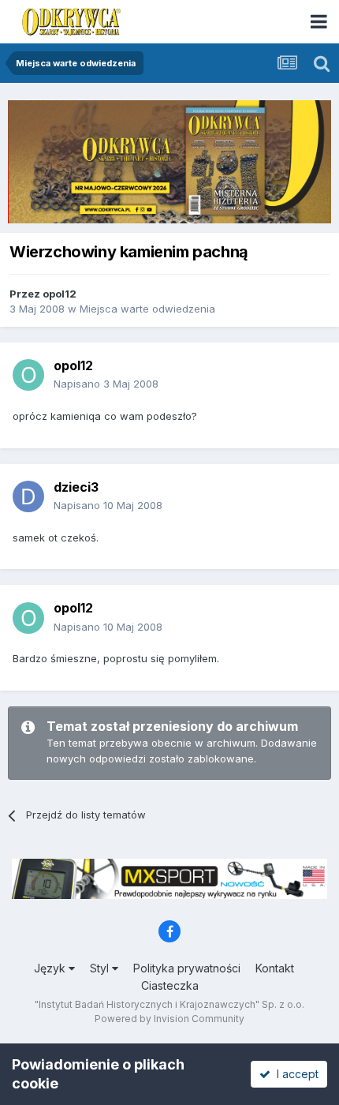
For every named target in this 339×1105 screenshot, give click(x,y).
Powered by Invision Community (169, 1018)
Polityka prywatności (186, 968)
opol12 (59, 293)
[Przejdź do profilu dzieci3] (28, 496)
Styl (101, 968)
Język (51, 968)
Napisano (106, 383)
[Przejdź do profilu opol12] (28, 375)
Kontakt (274, 968)
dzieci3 (76, 487)
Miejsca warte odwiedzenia (147, 308)
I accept (294, 1074)
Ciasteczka (170, 985)
